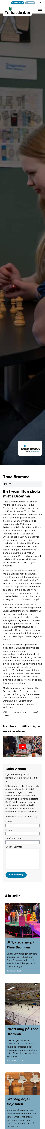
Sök (39, 3)
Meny (7, 484)
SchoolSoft (17, 3)
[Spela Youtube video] (22, 746)
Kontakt (30, 3)
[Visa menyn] (40, 10)
